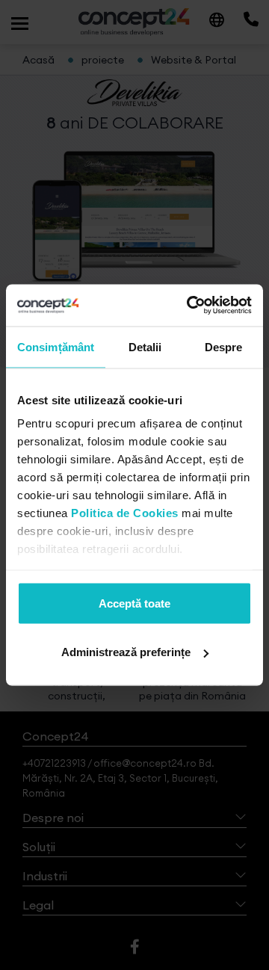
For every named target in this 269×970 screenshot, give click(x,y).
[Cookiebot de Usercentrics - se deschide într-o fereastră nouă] (190, 305)
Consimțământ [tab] (55, 346)
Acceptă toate (134, 602)
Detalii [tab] (145, 346)
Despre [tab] (224, 346)
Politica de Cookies (125, 513)
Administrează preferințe (126, 652)
